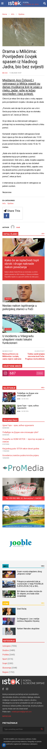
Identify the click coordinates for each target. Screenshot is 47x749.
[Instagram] (7, 689)
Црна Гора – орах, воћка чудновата (18, 425)
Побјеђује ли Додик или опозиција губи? (27, 394)
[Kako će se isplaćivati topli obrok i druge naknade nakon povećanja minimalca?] (23, 247)
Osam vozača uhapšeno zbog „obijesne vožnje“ (29, 572)
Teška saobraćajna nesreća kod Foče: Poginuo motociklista (35, 356)
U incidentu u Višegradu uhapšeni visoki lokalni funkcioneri (18, 339)
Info (4, 203)
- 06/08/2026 (24, 399)
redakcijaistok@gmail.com (22, 712)
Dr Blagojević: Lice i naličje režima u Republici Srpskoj (28, 620)
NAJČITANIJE (9, 388)
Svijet (4, 663)
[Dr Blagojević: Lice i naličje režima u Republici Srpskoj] (9, 621)
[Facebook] (6, 215)
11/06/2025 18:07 (15, 73)
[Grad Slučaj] (9, 611)
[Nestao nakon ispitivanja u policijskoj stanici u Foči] (23, 293)
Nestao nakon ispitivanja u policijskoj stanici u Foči (19, 307)
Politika (5, 654)
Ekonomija (9, 253)
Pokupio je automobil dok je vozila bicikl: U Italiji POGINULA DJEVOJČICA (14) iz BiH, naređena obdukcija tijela (30, 585)
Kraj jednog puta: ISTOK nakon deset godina (20, 448)
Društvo (8, 298)
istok (5, 73)
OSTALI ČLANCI (10, 234)
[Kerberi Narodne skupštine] (9, 631)
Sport (4, 659)
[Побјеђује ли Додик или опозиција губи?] (9, 397)
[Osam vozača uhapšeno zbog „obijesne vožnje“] (9, 574)
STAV (5, 603)
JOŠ (42, 233)
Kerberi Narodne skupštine (28, 628)
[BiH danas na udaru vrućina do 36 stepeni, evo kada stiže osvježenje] (9, 594)
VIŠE (42, 387)
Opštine (10, 203)
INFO (5, 566)
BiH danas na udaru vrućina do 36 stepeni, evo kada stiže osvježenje (29, 593)
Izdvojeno (6, 646)
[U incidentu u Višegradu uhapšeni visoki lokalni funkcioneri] (23, 323)
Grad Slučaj (21, 609)
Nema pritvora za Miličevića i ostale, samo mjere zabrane (11, 356)
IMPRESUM (6, 716)
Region (5, 672)
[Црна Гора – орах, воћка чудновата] (9, 409)
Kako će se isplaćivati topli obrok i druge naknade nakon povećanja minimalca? (22, 265)
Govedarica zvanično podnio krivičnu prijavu (20, 455)
